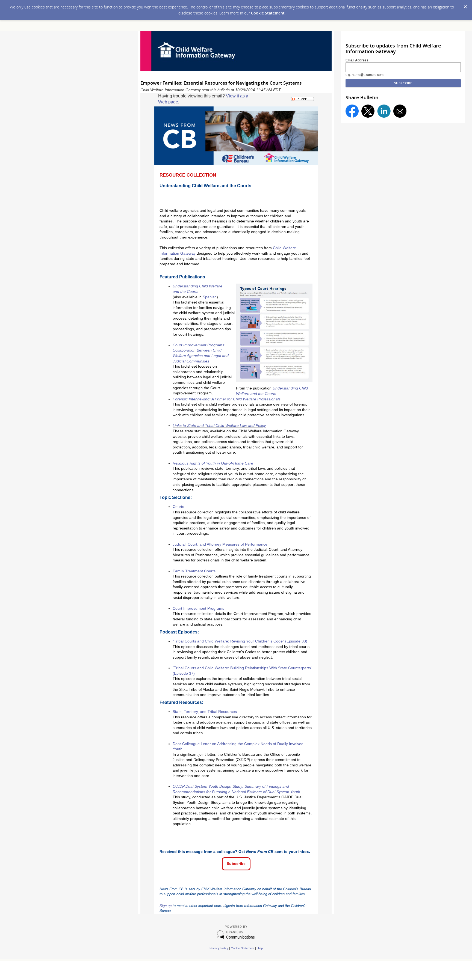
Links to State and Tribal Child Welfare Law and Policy (219, 425)
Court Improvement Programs (198, 608)
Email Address (357, 60)
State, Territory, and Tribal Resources (205, 711)
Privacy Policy (219, 948)
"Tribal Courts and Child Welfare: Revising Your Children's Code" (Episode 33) (240, 641)
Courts (178, 506)
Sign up (166, 906)
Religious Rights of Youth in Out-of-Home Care (213, 463)
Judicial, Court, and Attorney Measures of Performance (220, 544)
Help (260, 948)
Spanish (210, 297)
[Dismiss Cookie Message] (465, 5)
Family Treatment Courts (194, 571)
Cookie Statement (268, 13)
